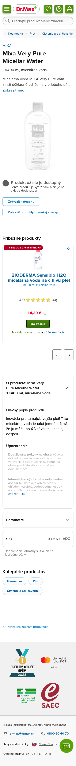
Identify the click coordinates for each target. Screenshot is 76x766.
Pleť (35, 581)
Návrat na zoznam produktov (27, 626)
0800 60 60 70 (58, 733)
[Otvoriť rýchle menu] (7, 9)
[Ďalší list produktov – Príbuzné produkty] (68, 354)
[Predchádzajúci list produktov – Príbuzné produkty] (57, 354)
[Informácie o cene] (45, 313)
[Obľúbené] (48, 9)
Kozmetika (14, 581)
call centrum (16, 493)
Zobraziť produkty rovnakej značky (33, 212)
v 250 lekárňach (54, 332)
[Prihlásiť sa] (58, 9)
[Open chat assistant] (66, 745)
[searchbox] (38, 21)
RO (45, 753)
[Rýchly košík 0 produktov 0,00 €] (69, 9)
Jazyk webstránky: (16, 744)
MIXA (7, 45)
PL (39, 753)
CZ (33, 753)
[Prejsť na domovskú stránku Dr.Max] (26, 8)
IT (50, 753)
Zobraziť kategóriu (21, 201)
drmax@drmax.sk (22, 733)
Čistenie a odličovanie (23, 590)
